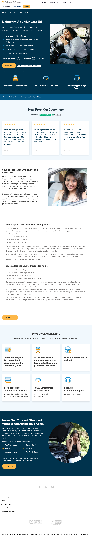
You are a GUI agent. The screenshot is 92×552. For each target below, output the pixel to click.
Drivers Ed (41, 2)
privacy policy (50, 534)
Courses (3, 500)
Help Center (17, 6)
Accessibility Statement (8, 511)
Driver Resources (6, 504)
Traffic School (53, 2)
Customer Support (6, 497)
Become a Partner (6, 508)
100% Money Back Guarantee (29, 65)
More (71, 2)
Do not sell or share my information (78, 534)
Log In (27, 6)
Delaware (4, 12)
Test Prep (64, 2)
